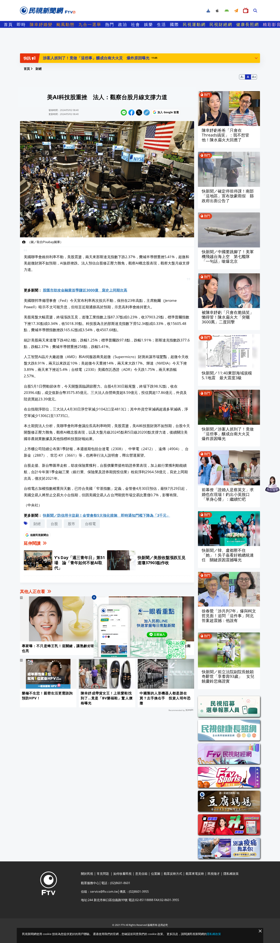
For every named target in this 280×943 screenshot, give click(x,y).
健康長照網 (247, 24)
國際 (174, 24)
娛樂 (148, 24)
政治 (122, 24)
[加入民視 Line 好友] (140, 628)
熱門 (109, 24)
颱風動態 (65, 24)
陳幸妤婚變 (41, 24)
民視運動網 (194, 24)
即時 (21, 24)
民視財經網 (221, 24)
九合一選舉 (89, 24)
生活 (161, 24)
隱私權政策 (214, 934)
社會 (135, 24)
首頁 (8, 24)
